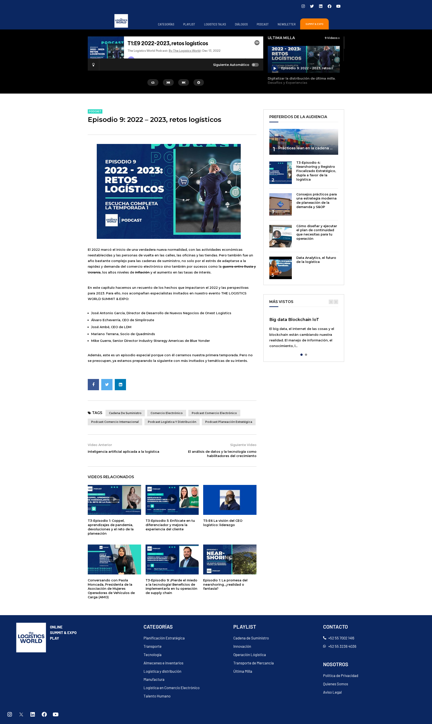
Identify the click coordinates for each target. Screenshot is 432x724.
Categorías (166, 24)
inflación (142, 272)
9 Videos (331, 38)
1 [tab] (301, 355)
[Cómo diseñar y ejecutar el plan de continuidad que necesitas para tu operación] (280, 236)
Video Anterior (100, 445)
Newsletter (287, 24)
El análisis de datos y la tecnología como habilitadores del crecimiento (222, 454)
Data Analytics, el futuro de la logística (316, 260)
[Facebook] (329, 6)
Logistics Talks (215, 24)
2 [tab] (306, 355)
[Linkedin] (320, 6)
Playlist (189, 24)
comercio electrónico (167, 413)
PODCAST (263, 24)
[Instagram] (303, 6)
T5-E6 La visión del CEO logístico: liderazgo (222, 523)
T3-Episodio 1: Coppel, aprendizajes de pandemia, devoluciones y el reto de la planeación (111, 527)
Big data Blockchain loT (294, 319)
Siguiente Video (243, 445)
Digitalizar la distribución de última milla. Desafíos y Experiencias (301, 80)
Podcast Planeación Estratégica (228, 422)
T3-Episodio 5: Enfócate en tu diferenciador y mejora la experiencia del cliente (170, 525)
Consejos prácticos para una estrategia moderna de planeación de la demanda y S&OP (316, 200)
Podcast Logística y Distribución (172, 422)
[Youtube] (338, 6)
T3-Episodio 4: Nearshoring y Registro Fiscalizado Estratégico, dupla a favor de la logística (316, 171)
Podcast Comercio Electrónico (214, 413)
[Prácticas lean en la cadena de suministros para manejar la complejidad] (303, 142)
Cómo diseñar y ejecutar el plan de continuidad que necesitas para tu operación (316, 232)
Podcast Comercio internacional (115, 422)
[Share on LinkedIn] (120, 384)
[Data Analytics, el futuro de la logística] (280, 268)
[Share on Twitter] (106, 384)
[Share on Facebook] (93, 384)
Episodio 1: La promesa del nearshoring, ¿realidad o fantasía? (225, 584)
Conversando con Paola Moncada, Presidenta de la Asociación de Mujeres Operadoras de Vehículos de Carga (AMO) (111, 588)
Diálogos (241, 24)
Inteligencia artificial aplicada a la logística (123, 452)
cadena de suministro (125, 413)
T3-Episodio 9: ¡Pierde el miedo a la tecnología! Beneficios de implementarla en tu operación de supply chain (171, 586)
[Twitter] (312, 6)
